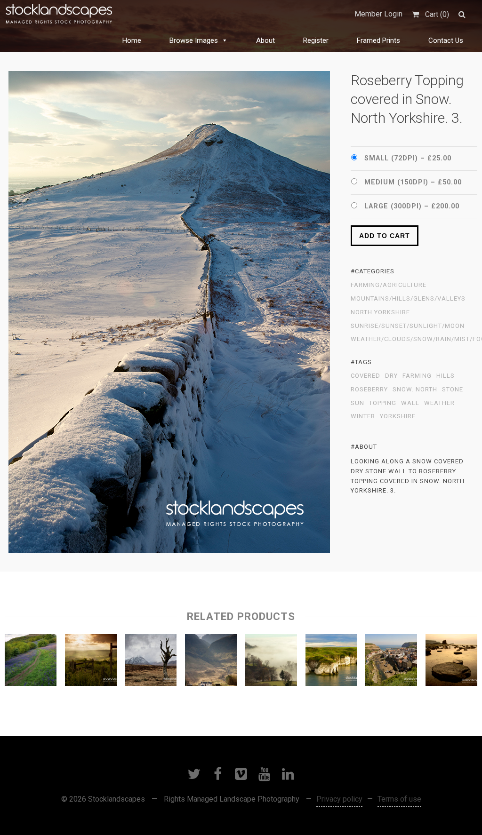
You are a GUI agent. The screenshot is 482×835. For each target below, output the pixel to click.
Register (316, 40)
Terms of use (399, 799)
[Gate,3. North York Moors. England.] (91, 662)
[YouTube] (264, 773)
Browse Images (193, 40)
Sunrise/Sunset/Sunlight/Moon (408, 326)
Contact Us (445, 40)
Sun (357, 403)
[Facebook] (217, 773)
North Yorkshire (380, 312)
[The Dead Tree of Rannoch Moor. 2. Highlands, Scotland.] (151, 662)
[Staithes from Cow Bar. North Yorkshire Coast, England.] (391, 662)
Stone (452, 389)
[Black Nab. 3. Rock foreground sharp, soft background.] (451, 662)
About (265, 40)
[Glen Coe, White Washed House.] (211, 662)
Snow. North (415, 389)
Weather (439, 403)
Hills (445, 376)
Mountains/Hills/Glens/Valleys (408, 298)
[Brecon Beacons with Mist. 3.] (271, 662)
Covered (365, 376)
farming (417, 376)
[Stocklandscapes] (59, 14)
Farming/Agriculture (388, 285)
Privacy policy (339, 799)
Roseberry (369, 389)
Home (131, 40)
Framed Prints (378, 40)
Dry (391, 376)
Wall (410, 403)
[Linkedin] (288, 773)
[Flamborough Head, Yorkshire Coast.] (331, 662)
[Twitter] (194, 773)
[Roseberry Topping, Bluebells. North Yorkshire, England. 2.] (30, 662)
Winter (363, 416)
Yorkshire (398, 416)
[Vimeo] (241, 773)
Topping (382, 403)
